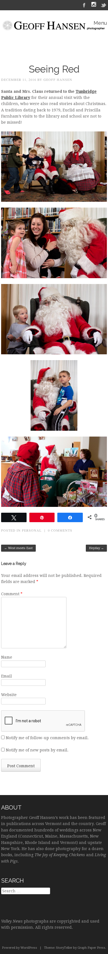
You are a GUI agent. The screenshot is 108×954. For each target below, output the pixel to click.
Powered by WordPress (19, 948)
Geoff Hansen (57, 79)
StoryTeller (64, 948)
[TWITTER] (104, 5)
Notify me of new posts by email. (37, 750)
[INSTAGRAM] (93, 5)
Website (9, 695)
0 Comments (60, 530)
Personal (32, 530)
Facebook (84, 5)
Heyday (96, 548)
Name (6, 657)
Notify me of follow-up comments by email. (47, 738)
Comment (11, 594)
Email (6, 676)
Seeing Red (54, 69)
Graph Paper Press (91, 948)
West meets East (18, 548)
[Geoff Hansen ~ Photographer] (54, 27)
